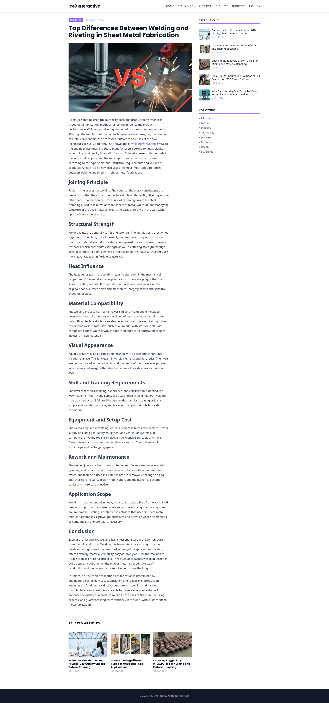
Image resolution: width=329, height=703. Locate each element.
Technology (186, 6)
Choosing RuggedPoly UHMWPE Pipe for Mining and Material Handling (171, 664)
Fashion (254, 6)
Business (222, 6)
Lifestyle (205, 6)
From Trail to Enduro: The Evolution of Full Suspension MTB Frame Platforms (236, 77)
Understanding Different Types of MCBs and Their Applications (127, 664)
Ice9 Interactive (84, 6)
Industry (238, 6)
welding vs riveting (143, 144)
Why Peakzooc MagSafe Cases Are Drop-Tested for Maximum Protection (235, 93)
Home (170, 6)
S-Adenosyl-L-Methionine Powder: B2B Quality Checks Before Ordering (87, 664)
